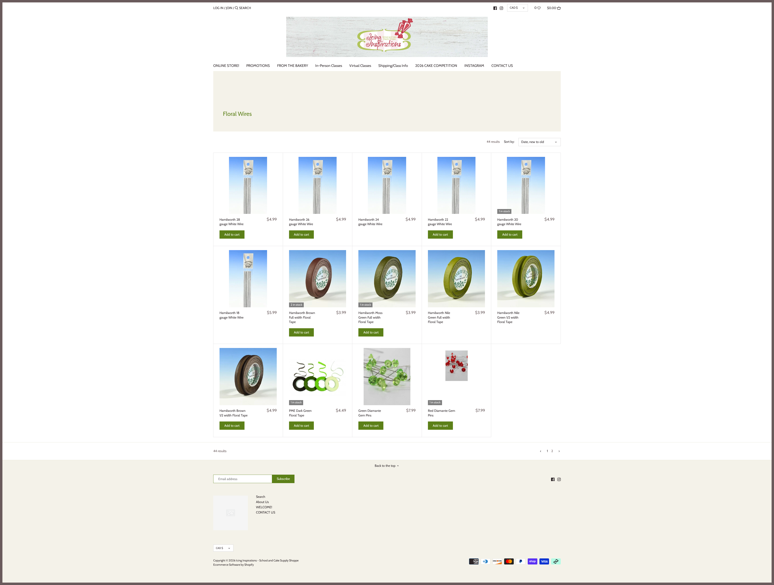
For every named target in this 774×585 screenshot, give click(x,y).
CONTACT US (265, 512)
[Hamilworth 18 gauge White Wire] (248, 278)
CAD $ (514, 7)
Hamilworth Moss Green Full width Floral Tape (370, 317)
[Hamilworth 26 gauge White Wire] (317, 185)
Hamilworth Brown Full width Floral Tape (302, 317)
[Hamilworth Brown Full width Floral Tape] (317, 278)
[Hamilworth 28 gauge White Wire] (248, 185)
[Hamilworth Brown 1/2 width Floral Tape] (248, 376)
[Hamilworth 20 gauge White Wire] (525, 185)
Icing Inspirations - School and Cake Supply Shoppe (267, 560)
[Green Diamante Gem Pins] (387, 376)
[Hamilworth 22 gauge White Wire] (456, 185)
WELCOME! (264, 507)
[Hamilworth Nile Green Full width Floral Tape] (456, 278)
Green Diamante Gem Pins (369, 413)
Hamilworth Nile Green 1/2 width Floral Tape (508, 317)
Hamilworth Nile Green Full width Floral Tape (439, 317)
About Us (262, 502)
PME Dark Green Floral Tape (300, 413)
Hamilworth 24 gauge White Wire (370, 222)
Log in (218, 8)
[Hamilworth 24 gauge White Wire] (387, 185)
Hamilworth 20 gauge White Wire (509, 222)
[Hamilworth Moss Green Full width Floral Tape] (387, 278)
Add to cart (231, 234)
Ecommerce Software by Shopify (233, 564)
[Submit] (236, 8)
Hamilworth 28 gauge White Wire (231, 222)
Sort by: (509, 142)
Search (260, 497)
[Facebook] (495, 8)
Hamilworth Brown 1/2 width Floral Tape (234, 413)
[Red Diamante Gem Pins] (456, 365)
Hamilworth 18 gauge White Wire (231, 315)
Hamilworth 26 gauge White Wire (301, 222)
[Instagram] (501, 8)
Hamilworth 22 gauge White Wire (440, 222)
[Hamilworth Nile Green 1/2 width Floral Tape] (525, 278)
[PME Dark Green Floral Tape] (317, 376)
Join (229, 8)
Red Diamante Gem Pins (441, 413)
